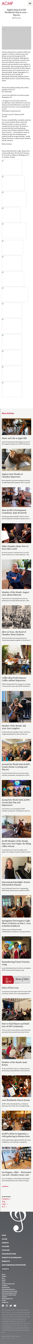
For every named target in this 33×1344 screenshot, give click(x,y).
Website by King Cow (8, 1338)
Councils (5, 1285)
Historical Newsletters (9, 1293)
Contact (4, 1296)
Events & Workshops (11, 1257)
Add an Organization (8, 1289)
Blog (3, 1278)
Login (4, 1239)
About (4, 1280)
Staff (3, 1282)
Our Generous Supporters (14, 1265)
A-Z (3, 1207)
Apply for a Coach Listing (9, 1291)
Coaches (6, 1250)
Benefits (6, 1261)
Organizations (9, 1254)
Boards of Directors (8, 1284)
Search (4, 1276)
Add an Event (6, 1287)
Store (4, 1300)
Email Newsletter (7, 1298)
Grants (5, 1243)
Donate (5, 1269)
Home (3, 1274)
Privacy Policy (15, 1336)
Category (5, 1199)
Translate (5, 1302)
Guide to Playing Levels (9, 1295)
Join (4, 1235)
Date (4, 1204)
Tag (3, 1201)
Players (5, 1246)
